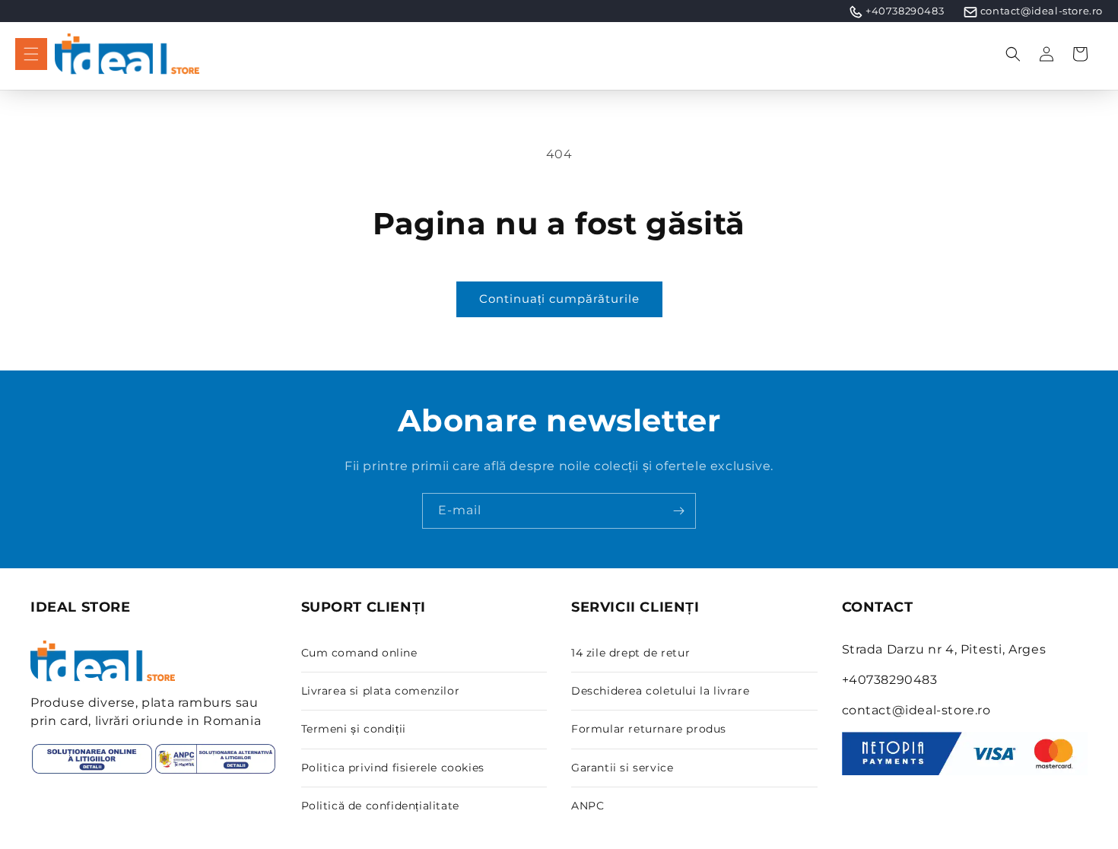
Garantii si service (622, 767)
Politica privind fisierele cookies (392, 767)
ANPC (587, 805)
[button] (31, 54)
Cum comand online (359, 653)
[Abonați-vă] (678, 511)
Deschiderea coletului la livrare (660, 691)
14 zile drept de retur (630, 653)
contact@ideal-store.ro (1041, 11)
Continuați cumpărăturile (559, 298)
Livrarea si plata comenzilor (380, 691)
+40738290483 (904, 11)
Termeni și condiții (353, 729)
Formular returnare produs (648, 729)
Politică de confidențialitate (380, 805)
